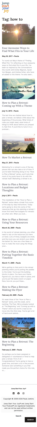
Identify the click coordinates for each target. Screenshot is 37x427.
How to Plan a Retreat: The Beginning (17, 343)
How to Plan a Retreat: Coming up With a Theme (17, 104)
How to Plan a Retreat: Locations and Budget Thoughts (15, 187)
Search (18, 416)
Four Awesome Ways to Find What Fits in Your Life (18, 49)
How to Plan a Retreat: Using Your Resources (15, 221)
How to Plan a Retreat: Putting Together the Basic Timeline (18, 254)
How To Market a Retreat (17, 157)
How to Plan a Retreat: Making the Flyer (15, 288)
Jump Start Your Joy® (18, 388)
